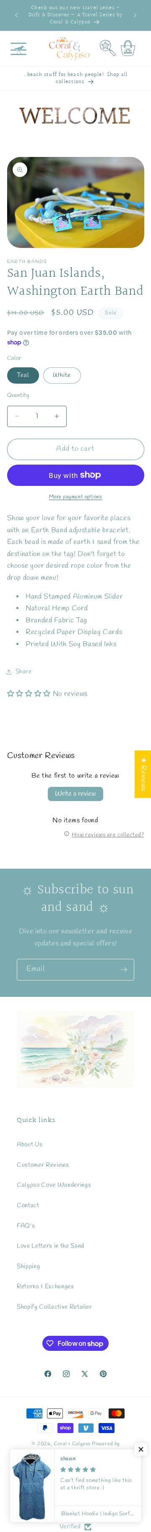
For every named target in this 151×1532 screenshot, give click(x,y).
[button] (18, 49)
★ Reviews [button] (143, 774)
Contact (28, 1205)
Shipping (28, 1266)
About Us (29, 1144)
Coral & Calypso (72, 1444)
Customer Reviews (43, 1165)
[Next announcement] (135, 15)
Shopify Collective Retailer (54, 1307)
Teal (23, 375)
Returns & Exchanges (45, 1286)
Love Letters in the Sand (50, 1246)
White (62, 375)
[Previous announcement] (16, 15)
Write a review (75, 793)
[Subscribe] (124, 970)
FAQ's (26, 1226)
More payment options (75, 497)
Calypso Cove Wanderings (54, 1185)
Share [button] (24, 671)
